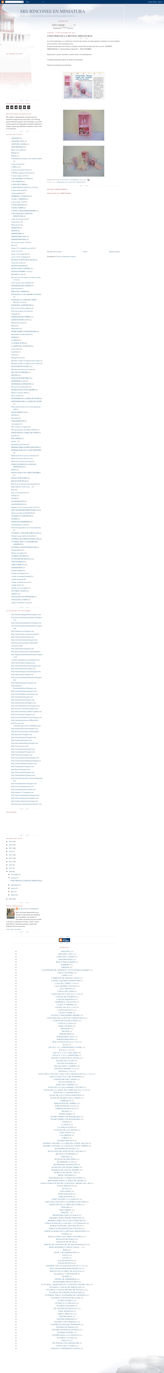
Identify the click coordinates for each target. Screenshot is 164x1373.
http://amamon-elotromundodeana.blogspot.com (23, 687)
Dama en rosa (15, 225)
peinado (14, 435)
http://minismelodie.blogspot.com (23, 775)
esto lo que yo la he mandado (21, 283)
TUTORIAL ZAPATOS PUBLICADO (24, 547)
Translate (70, 28)
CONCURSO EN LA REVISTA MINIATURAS (70, 182)
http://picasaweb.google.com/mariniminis (25, 651)
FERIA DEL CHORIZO (19, 291)
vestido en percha (17, 579)
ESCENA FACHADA (18, 265)
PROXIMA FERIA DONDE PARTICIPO (24, 447)
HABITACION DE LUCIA (20, 320)
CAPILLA (14, 167)
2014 (11, 858)
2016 (11, 851)
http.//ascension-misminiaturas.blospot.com (26, 804)
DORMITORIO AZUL (19, 236)
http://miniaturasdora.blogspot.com (23, 703)
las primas (14, 352)
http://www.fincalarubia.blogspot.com (24, 640)
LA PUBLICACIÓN (18, 343)
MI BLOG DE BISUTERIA (20, 378)
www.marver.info (17, 646)
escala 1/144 (15, 251)
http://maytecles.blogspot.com (21, 755)
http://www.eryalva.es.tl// (20, 746)
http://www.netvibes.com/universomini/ (25, 634)
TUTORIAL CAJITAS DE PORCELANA (25, 533)
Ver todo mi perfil (14, 929)
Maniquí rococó (16, 357)
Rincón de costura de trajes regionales (24, 484)
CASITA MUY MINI (18, 184)
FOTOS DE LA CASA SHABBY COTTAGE (26, 294)
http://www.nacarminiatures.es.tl (22, 786)
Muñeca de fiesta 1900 (19, 392)
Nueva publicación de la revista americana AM (65, 1183)
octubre (14, 878)
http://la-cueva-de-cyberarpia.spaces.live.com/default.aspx (26, 724)
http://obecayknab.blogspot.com (22, 772)
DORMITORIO (16, 233)
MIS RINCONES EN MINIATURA (52, 11)
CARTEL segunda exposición (21, 173)
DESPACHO (15, 228)
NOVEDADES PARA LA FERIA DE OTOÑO (26, 401)
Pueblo (13, 469)
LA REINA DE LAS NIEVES (21, 346)
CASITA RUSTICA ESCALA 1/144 (23, 187)
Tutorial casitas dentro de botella (22, 536)
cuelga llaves (15, 222)
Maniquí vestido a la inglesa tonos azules (25, 360)
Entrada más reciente (54, 251)
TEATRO (14, 519)
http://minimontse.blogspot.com (22, 648)
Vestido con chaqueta (18, 573)
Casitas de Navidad (18, 190)
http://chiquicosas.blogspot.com (22, 631)
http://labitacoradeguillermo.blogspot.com (26, 614)
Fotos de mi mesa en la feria (20, 311)
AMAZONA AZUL (17, 141)
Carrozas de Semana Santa (20, 170)
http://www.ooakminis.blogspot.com (24, 763)
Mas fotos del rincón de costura (22, 369)
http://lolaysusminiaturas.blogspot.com (25, 798)
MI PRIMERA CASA (18, 381)
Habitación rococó (17, 322)
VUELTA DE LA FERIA (19, 599)
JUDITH (14, 337)
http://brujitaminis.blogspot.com (22, 766)
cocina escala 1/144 (18, 202)
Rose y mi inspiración (18, 492)
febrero (13, 895)
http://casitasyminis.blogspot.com (23, 714)
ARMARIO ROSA (17, 147)
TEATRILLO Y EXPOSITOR (21, 516)
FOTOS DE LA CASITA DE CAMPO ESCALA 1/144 (24, 301)
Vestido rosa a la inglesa (19, 588)
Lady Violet (15, 349)
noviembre (15, 874)
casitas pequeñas (17, 193)
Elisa (13, 245)
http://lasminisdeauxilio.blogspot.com (24, 728)
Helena (13, 325)
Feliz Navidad (16, 288)
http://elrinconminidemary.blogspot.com (25, 795)
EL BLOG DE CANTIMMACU (28, 909)
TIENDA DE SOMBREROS (20, 521)
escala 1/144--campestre (19, 257)
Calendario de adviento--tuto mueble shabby (26, 158)
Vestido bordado (17, 570)
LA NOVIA (15, 340)
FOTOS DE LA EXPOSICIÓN (21, 305)
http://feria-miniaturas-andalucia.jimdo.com (26, 711)
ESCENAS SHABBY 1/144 (20, 271)
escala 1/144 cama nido (19, 254)
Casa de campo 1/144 (18, 176)
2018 (11, 845)
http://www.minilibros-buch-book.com (24, 694)
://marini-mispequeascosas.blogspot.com (25, 660)
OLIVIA (14, 415)
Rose (13, 489)
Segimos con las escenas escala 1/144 (24, 507)
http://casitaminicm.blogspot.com (23, 749)
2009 (11, 899)
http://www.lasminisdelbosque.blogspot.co (26, 760)
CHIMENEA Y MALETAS (20, 196)
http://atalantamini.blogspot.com (22, 700)
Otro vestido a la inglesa (19, 427)
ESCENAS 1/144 (17, 274)
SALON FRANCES (17, 501)
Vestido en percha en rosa (20, 582)
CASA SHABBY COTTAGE (20, 178)
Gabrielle (14, 314)
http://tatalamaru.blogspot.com (22, 697)
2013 (11, 861)
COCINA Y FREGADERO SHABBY (23, 211)
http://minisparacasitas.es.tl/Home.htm (24, 720)
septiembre (15, 885)
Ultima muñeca (16, 550)
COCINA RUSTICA (18, 205)
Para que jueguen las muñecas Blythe (24, 429)
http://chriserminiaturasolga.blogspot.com (25, 666)
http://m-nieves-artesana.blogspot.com (24, 708)
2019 (11, 841)
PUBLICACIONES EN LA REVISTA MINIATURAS (65, 1231)
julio (13, 891)
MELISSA (14, 375)
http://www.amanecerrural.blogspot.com (25, 758)
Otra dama (14, 418)
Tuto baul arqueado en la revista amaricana (26, 527)
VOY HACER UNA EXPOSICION (22, 596)
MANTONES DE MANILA (20, 366)
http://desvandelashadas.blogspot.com (24, 743)
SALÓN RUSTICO (17, 504)
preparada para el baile (19, 444)
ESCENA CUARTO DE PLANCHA (23, 260)
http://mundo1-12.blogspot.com (22, 792)
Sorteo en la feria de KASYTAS (22, 513)
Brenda (13, 156)
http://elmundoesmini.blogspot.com (23, 683)
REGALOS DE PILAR (19, 481)
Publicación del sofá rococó (20, 458)
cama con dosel (16, 164)
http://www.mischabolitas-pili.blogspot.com (26, 717)
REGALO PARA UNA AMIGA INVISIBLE (26, 472)
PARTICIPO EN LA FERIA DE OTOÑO (24, 432)
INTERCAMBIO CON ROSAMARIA (24, 331)
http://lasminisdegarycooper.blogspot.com (26, 671)
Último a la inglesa (17, 553)
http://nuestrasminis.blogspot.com (23, 663)
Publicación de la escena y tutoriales (24, 455)
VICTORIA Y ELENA (18, 591)
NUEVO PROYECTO (18, 412)
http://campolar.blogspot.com (21, 740)
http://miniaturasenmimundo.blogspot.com (26, 623)
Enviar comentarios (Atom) (66, 256)
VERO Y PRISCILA (18, 564)
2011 (11, 868)
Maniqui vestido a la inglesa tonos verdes (25, 363)
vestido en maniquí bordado (21, 576)
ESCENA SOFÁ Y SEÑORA (21, 268)
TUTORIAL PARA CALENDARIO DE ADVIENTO (65, 1295)
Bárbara (14, 153)
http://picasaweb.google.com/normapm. (25, 731)
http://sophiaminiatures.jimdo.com (23, 789)
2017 (11, 848)
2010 (11, 871)
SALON (14, 498)
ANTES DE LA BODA (19, 144)
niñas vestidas (16, 395)
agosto (13, 888)
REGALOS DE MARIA (19, 478)
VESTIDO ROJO (17, 567)
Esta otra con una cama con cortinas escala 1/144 (65, 1074)
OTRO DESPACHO (17, 421)
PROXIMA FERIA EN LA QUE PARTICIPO (26, 450)
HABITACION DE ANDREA (21, 317)
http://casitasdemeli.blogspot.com (23, 752)
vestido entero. (16, 585)
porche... (14, 441)
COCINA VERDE (17, 208)
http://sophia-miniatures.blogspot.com (24, 801)
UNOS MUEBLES (17, 561)
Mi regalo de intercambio (20, 387)
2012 (11, 865)
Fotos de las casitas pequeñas (21, 308)
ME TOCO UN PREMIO (19, 372)
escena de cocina (17, 263)
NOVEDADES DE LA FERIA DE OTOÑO (25, 398)
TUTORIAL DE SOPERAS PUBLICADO (25, 539)
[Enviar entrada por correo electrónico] (88, 179)
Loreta (13, 355)
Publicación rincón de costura (21, 461)
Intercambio (15, 328)
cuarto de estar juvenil (19, 219)
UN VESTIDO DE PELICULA (21, 559)
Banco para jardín (17, 150)
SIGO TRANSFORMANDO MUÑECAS (25, 510)
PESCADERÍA (16, 438)
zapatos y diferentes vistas (20, 602)
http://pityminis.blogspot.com (21, 734)
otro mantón (15, 424)
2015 (11, 855)
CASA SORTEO (16, 181)
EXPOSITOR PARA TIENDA (21, 285)
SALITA (14, 495)
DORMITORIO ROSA (18, 239)
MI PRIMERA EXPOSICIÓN (21, 384)
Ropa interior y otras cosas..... (21, 487)
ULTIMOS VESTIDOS (19, 556)
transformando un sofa (19, 524)
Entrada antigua (114, 251)
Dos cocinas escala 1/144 (20, 242)
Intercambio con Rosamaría (20, 334)
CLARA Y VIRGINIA (18, 199)
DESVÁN (14, 230)
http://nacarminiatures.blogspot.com (24, 783)
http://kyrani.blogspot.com (20, 769)
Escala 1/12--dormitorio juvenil (22, 248)
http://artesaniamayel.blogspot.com (23, 737)
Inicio (85, 251)
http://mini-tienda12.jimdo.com (22, 674)
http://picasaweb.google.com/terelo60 (24, 643)
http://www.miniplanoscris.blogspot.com (25, 706)
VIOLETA (14, 594)
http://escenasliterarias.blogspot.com (24, 691)
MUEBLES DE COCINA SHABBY (23, 390)
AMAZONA (15, 138)
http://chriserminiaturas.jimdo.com (23, 668)
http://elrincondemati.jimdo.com (22, 637)
